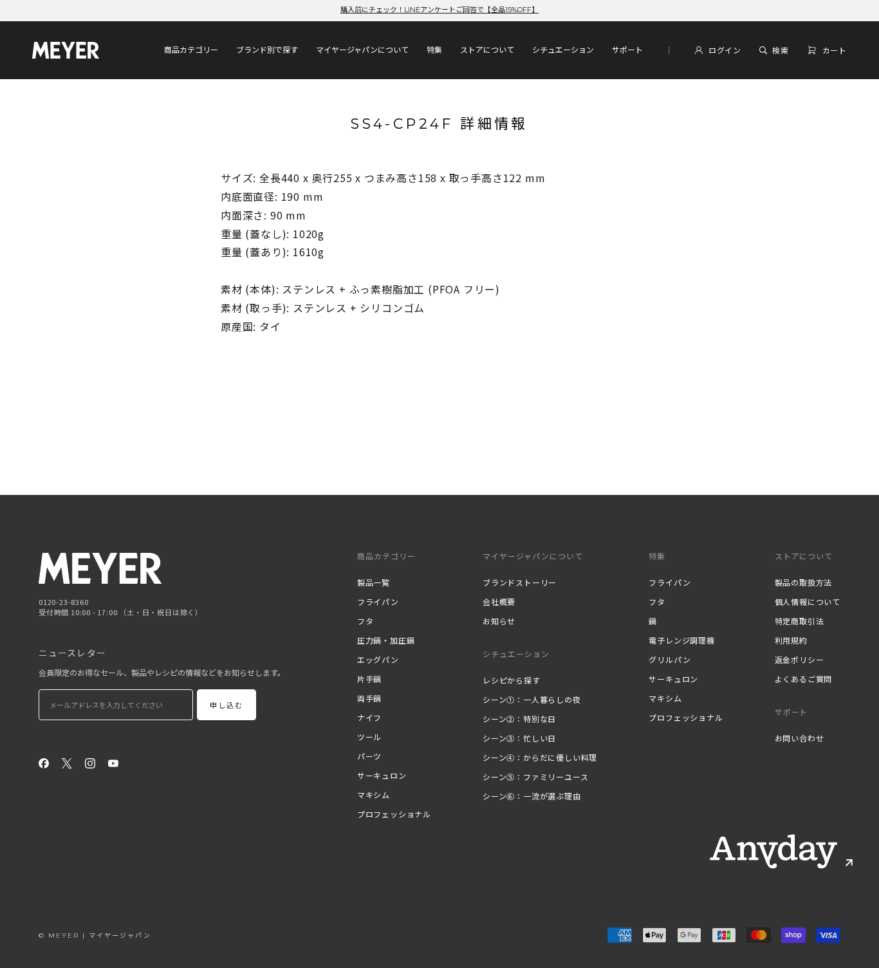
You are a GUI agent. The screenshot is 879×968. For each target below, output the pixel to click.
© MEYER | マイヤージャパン (95, 935)
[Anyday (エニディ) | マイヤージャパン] (773, 851)
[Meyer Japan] (100, 568)
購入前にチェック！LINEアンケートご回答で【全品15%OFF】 (439, 9)
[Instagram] (90, 762)
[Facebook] (44, 762)
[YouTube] (113, 762)
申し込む (227, 705)
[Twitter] (67, 762)
